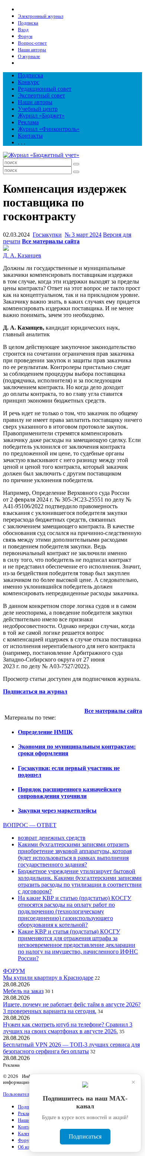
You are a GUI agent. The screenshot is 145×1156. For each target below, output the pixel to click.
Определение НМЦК (45, 732)
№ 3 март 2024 (83, 234)
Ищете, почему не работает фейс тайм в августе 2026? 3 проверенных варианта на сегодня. (72, 1007)
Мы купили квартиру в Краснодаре (48, 977)
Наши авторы (35, 102)
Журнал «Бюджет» (41, 115)
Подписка (30, 75)
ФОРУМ (14, 971)
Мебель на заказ (23, 991)
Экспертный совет (41, 95)
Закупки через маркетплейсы (57, 810)
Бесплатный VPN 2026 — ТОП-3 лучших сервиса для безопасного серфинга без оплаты (71, 1047)
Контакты (30, 135)
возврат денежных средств (52, 838)
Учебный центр (38, 109)
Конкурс (28, 82)
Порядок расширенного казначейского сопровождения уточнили (69, 792)
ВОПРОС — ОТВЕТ (30, 825)
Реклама (28, 122)
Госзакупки (47, 234)
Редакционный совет (44, 89)
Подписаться (85, 1136)
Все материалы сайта (51, 241)
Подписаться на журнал (35, 691)
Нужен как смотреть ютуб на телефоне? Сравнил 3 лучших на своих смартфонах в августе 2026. (67, 1027)
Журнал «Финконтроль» (49, 129)
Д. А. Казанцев (22, 255)
